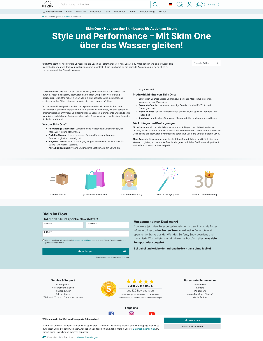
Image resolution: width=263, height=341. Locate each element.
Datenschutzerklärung (144, 328)
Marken (162, 11)
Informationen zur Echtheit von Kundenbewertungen (140, 298)
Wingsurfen (95, 11)
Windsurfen (119, 11)
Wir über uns (200, 291)
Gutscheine (200, 284)
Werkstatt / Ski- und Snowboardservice (63, 297)
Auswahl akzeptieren (192, 326)
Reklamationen (63, 294)
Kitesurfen (81, 11)
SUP (108, 11)
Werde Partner (200, 297)
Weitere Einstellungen (87, 337)
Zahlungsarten (63, 284)
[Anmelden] (189, 4)
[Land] (170, 4)
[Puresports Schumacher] (47, 4)
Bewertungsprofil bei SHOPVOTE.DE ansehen (140, 294)
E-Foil (69, 11)
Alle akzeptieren (192, 320)
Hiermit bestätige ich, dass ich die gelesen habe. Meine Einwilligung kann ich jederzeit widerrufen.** (86, 241)
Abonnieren (84, 251)
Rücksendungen (63, 291)
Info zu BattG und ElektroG (200, 294)
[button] (208, 4)
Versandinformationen (63, 287)
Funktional (69, 337)
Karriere (200, 287)
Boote (132, 11)
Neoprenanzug (147, 11)
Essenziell (52, 337)
